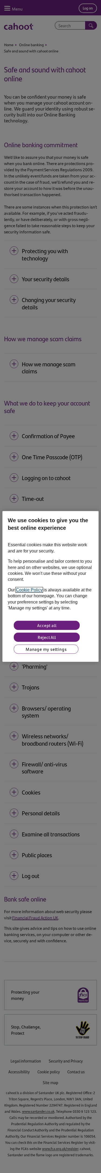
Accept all (46, 625)
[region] (50, 586)
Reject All (47, 637)
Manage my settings (46, 649)
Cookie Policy (29, 590)
